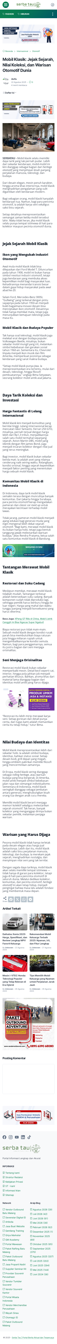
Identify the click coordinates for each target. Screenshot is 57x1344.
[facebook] (11, 899)
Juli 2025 (40, 1261)
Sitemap (9, 1195)
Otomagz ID (11, 1317)
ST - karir (10, 1186)
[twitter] (17, 899)
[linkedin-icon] (23, 1137)
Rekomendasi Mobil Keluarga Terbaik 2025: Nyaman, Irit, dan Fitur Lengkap (40, 939)
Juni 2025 (41, 1265)
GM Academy (12, 1239)
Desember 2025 (42, 1231)
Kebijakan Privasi (14, 1181)
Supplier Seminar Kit (15, 1269)
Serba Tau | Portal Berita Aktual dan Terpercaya (33, 1337)
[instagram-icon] (11, 1137)
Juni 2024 (40, 1274)
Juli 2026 (39, 1214)
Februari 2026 (42, 1227)
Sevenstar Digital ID (15, 1217)
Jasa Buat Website (15, 1226)
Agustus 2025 (43, 1256)
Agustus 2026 (42, 1209)
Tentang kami (12, 1172)
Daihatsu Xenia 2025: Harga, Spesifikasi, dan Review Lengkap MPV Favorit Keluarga (15, 939)
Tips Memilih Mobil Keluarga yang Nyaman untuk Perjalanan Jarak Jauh (42, 980)
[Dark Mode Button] (52, 5)
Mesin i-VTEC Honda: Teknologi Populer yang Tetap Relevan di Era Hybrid (14, 980)
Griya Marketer (13, 1235)
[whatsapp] (24, 899)
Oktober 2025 (42, 1244)
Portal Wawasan (13, 1244)
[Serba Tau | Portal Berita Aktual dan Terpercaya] (28, 5)
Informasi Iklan (12, 1190)
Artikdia (9, 1221)
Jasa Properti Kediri (15, 1264)
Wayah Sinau (12, 1313)
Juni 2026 (40, 1218)
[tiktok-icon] (29, 1137)
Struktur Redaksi (14, 1177)
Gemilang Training (14, 1230)
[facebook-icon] (4, 1137)
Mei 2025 (40, 1269)
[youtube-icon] (17, 1137)
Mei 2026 (40, 1222)
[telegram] (30, 899)
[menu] (6, 5)
